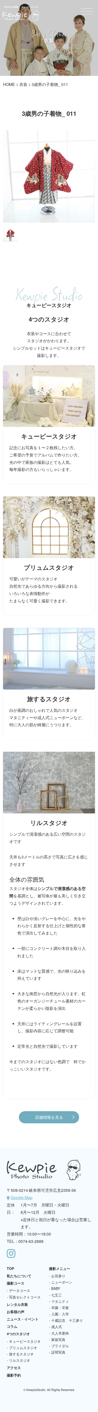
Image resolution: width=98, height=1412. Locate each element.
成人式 (56, 1326)
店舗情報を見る (49, 1117)
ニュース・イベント (22, 1319)
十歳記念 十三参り (67, 1320)
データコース (19, 1290)
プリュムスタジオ (23, 1347)
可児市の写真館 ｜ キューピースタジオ (21, 13)
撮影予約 (14, 1375)
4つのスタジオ (18, 1333)
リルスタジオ (19, 1360)
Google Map (21, 1197)
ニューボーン (61, 1282)
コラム (12, 1326)
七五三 (56, 1294)
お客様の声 (15, 1311)
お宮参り (58, 1275)
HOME (9, 84)
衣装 (23, 84)
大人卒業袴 (60, 1333)
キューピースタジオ (25, 1341)
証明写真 (58, 1352)
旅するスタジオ (21, 1353)
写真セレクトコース (25, 1297)
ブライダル (60, 1345)
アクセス (14, 1367)
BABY (55, 1288)
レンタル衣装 (17, 1304)
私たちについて (19, 1275)
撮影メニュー (59, 1268)
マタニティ (60, 1301)
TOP (10, 1268)
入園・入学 (60, 1313)
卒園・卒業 (60, 1307)
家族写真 (58, 1339)
